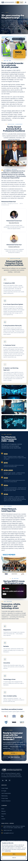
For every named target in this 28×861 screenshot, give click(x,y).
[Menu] (25, 2)
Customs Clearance (5, 800)
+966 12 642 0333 (14, 757)
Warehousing (4, 795)
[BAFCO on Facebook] (6, 780)
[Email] (9, 780)
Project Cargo (4, 798)
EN (17, 2)
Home (2, 12)
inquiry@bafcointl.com (8, 833)
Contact (3, 818)
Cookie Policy (8, 850)
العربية (21, 2)
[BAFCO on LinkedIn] (2, 780)
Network (3, 811)
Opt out (14, 857)
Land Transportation (6, 793)
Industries (3, 813)
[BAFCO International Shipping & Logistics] (7, 2)
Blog (2, 816)
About (2, 808)
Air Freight (3, 790)
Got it (14, 854)
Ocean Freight (4, 788)
